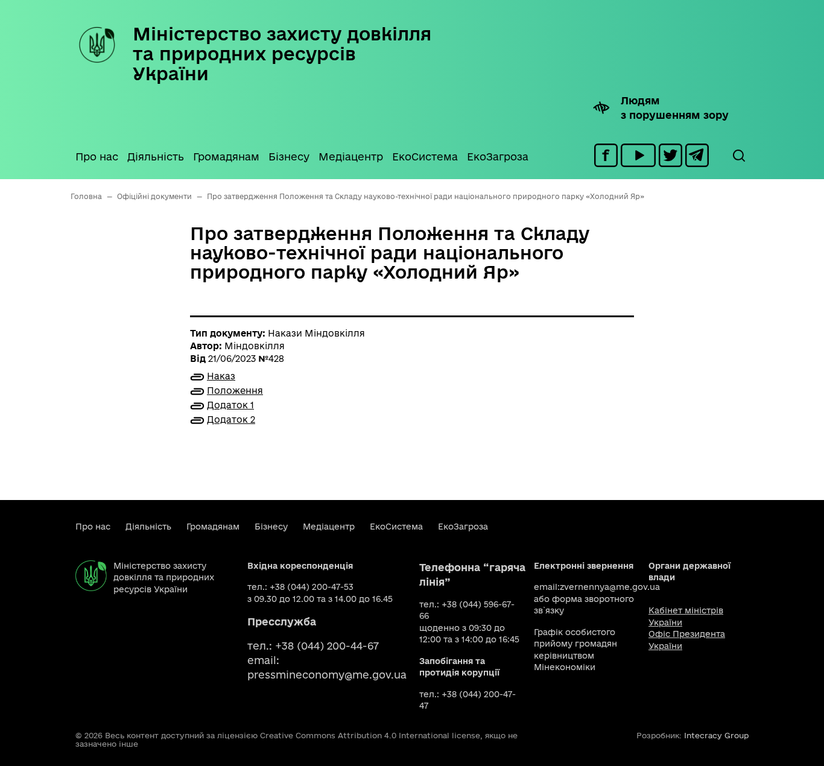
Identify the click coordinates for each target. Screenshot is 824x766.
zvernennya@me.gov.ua (610, 587)
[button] (738, 156)
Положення (235, 390)
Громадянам (226, 156)
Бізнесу (288, 156)
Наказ (221, 376)
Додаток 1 (230, 405)
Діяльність (155, 156)
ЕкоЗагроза (497, 156)
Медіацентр (351, 156)
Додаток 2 (231, 419)
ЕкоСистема (425, 156)
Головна (86, 196)
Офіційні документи (154, 196)
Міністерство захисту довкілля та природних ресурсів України (282, 53)
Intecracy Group (716, 735)
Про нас (96, 156)
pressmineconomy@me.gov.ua (327, 674)
